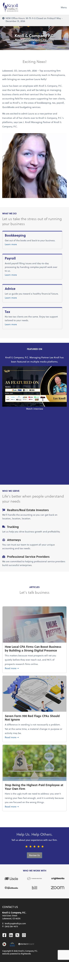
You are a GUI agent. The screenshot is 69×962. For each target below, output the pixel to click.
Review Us (34, 855)
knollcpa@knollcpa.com (15, 923)
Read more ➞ (34, 668)
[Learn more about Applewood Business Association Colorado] (4, 944)
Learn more (21, 244)
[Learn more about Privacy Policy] (26, 944)
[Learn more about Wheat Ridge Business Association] (12, 944)
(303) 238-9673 (11, 926)
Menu (64, 7)
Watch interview (34, 408)
